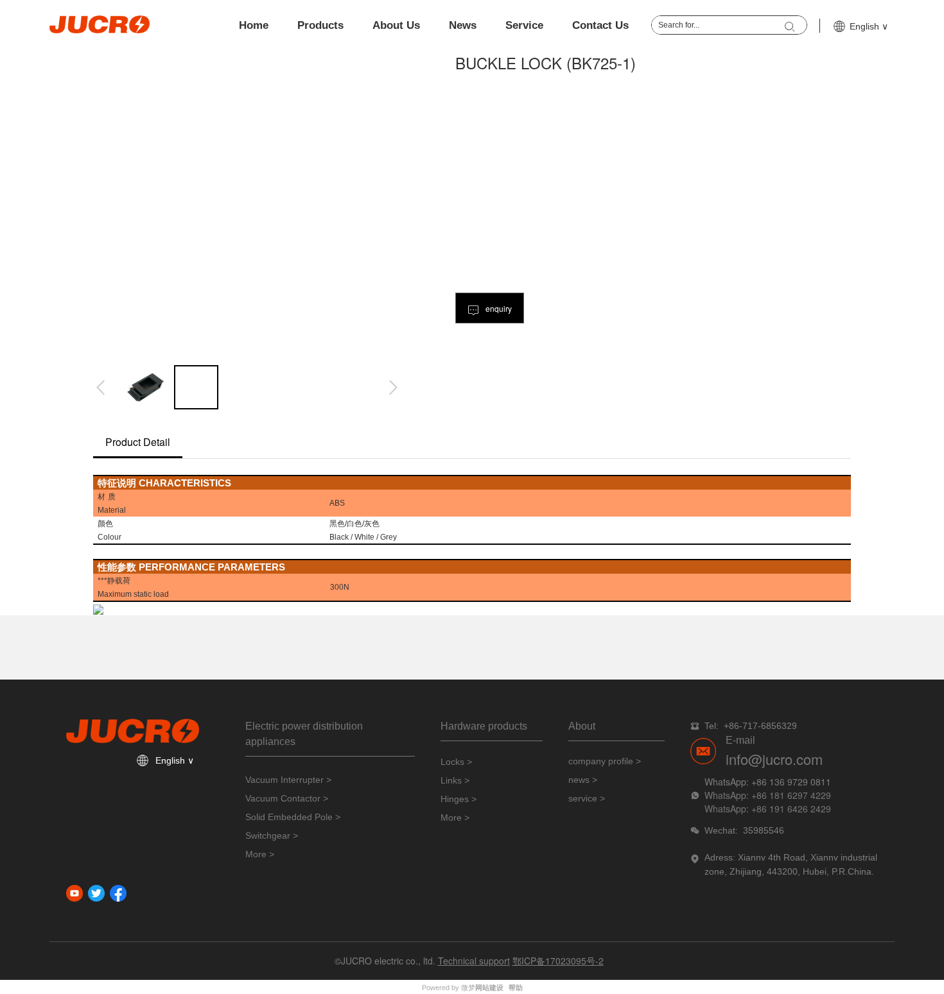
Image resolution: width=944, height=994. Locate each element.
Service (524, 25)
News (462, 25)
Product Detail (137, 441)
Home (253, 25)
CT (180, 483)
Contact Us (600, 25)
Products (320, 25)
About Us (396, 25)
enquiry (498, 308)
